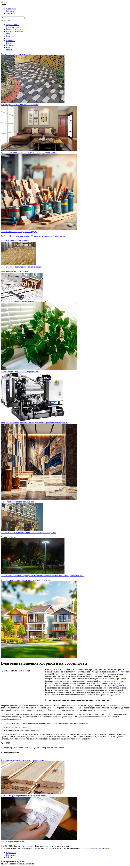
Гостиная (10, 36)
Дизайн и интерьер (14, 31)
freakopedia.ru (28, 846)
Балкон (9, 47)
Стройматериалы (13, 27)
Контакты (10, 11)
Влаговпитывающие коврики (110, 681)
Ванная (9, 43)
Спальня (9, 38)
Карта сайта (11, 9)
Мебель (9, 50)
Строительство (12, 25)
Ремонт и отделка (13, 29)
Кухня (8, 34)
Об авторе (10, 13)
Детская (9, 45)
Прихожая (10, 41)
